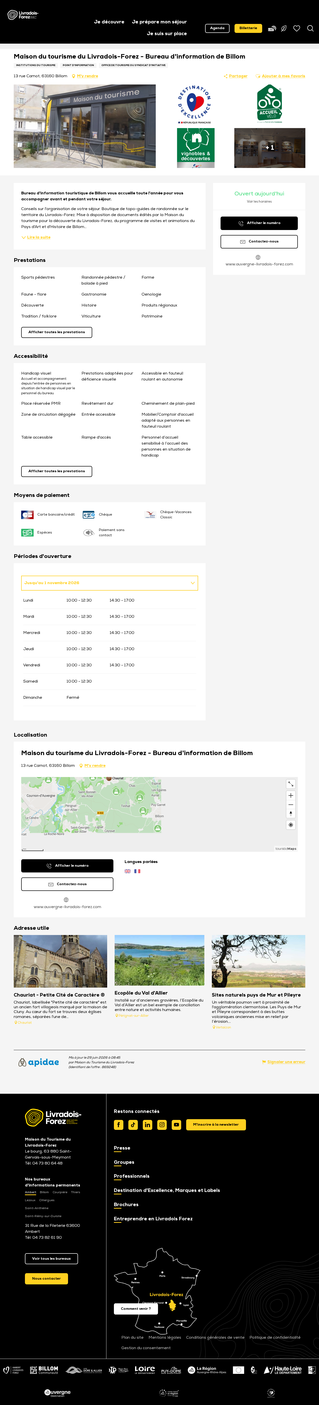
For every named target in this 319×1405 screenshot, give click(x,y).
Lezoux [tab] (30, 1200)
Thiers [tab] (75, 1192)
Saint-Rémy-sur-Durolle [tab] (43, 1216)
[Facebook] (118, 1125)
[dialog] (216, 1124)
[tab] (105, 583)
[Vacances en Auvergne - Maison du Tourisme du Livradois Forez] (23, 15)
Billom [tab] (44, 1192)
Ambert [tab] (30, 1192)
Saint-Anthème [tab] (36, 1208)
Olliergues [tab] (46, 1200)
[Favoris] (297, 28)
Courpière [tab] (60, 1192)
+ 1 (270, 148)
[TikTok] (133, 1125)
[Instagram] (162, 1125)
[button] (109, 22)
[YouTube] (176, 1125)
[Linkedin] (147, 1125)
